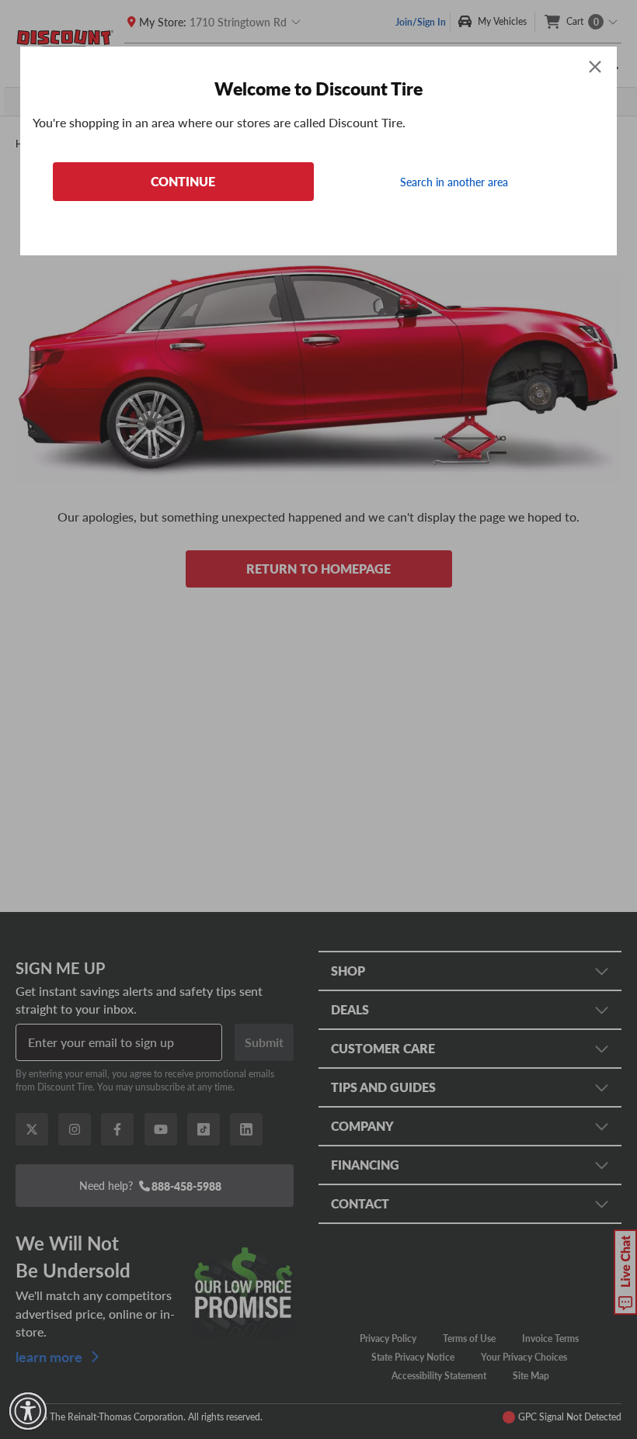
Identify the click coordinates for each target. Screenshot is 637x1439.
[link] (28, 1411)
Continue (183, 181)
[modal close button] (595, 66)
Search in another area (454, 181)
